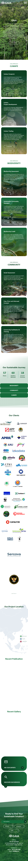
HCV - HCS (8, 192)
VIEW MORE (14, 42)
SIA (8, 288)
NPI (8, 218)
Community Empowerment (12, 292)
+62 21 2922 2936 (16, 849)
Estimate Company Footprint (12, 93)
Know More (9, 122)
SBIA (8, 188)
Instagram (18, 826)
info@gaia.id (16, 851)
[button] (14, 385)
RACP (8, 222)
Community (9, 146)
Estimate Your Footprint (12, 89)
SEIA (18, 288)
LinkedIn (7, 826)
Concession (9, 150)
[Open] (25, 3)
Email (12, 830)
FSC (18, 222)
